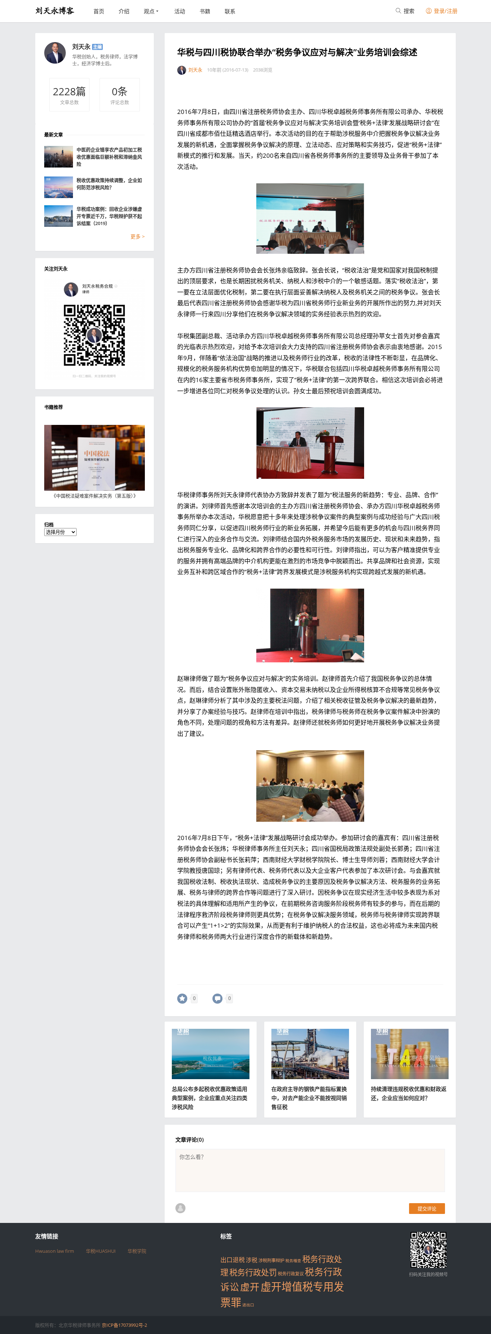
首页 (98, 11)
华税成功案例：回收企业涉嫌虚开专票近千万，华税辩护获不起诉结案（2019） (109, 216)
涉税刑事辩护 (271, 1260)
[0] (182, 999)
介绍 (124, 11)
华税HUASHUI (101, 1251)
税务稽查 (293, 1260)
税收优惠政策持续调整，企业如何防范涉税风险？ (109, 184)
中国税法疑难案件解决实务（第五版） (94, 495)
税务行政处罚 (253, 1272)
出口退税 (232, 1260)
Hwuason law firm (54, 1251)
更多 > (137, 236)
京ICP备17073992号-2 (124, 1325)
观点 (149, 11)
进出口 (248, 1304)
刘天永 (81, 46)
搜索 (408, 10)
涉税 (251, 1260)
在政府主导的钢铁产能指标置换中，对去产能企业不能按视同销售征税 (309, 1097)
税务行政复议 (291, 1274)
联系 (230, 11)
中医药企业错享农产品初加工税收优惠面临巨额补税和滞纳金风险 (109, 156)
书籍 (204, 11)
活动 (179, 11)
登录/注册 (445, 10)
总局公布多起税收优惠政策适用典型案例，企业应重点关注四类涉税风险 (209, 1097)
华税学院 (137, 1251)
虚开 (250, 1286)
